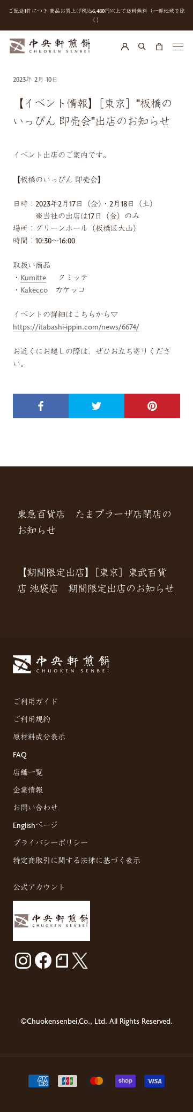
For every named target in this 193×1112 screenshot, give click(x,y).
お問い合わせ (35, 807)
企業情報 (28, 790)
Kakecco (34, 290)
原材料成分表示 (39, 737)
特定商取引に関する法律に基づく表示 (76, 860)
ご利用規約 (31, 719)
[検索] (142, 46)
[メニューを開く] (178, 46)
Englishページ (35, 825)
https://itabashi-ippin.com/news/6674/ (76, 326)
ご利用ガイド (35, 701)
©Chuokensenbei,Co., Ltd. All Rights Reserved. (96, 1021)
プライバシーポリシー (50, 843)
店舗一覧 (28, 772)
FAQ (20, 754)
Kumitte (33, 277)
